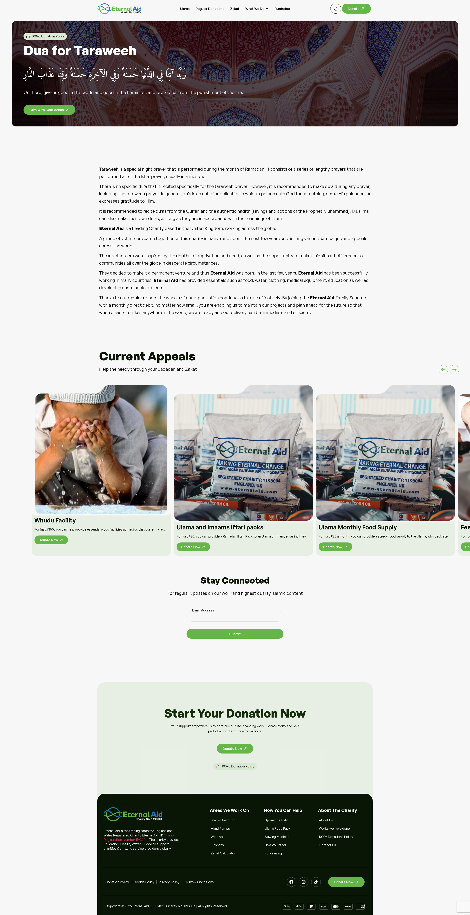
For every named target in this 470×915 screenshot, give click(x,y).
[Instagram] (303, 882)
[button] (443, 369)
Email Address (203, 610)
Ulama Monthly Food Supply (216, 527)
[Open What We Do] (267, 8)
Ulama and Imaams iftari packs (77, 527)
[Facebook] (291, 882)
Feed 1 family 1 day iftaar (353, 527)
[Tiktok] (316, 882)
